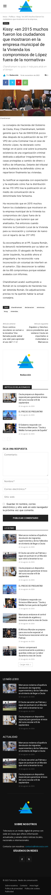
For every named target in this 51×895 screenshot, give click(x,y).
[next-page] (9, 439)
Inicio (5, 16)
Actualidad (7, 401)
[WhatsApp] (25, 82)
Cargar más (24, 664)
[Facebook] (5, 82)
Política (12, 16)
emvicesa (40, 307)
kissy (6, 311)
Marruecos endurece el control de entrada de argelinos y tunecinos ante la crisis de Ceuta (33, 617)
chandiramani (16, 307)
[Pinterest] (19, 82)
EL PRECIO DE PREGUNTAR (31, 411)
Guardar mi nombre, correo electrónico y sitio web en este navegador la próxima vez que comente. (25, 507)
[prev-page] (4, 439)
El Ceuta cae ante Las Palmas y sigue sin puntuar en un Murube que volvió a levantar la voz (33, 556)
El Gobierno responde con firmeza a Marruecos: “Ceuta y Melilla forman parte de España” (33, 427)
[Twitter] (12, 82)
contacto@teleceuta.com (36, 846)
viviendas (14, 311)
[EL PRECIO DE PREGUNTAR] (9, 415)
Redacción (14, 75)
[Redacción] (5, 75)
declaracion (29, 307)
